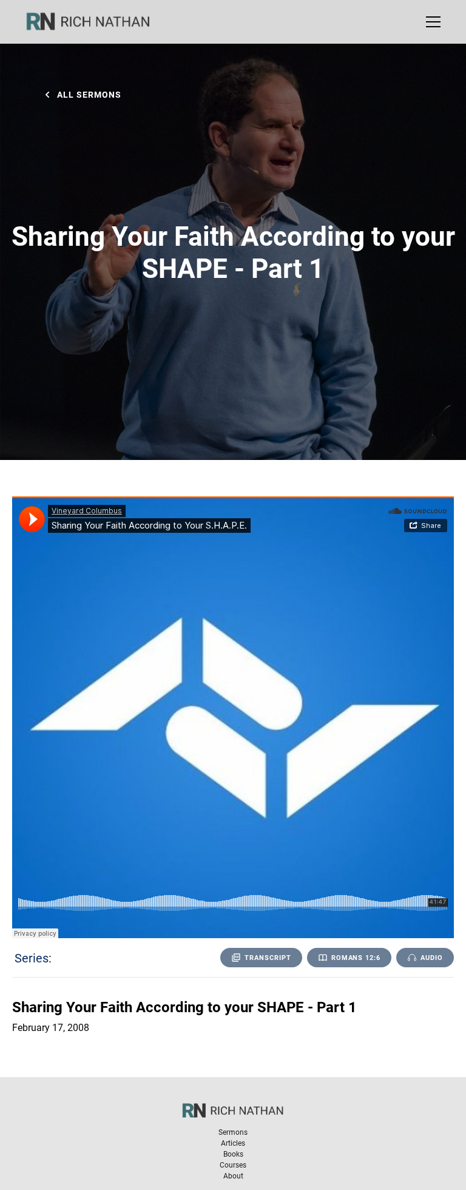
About (233, 1175)
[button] (431, 21)
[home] (96, 21)
